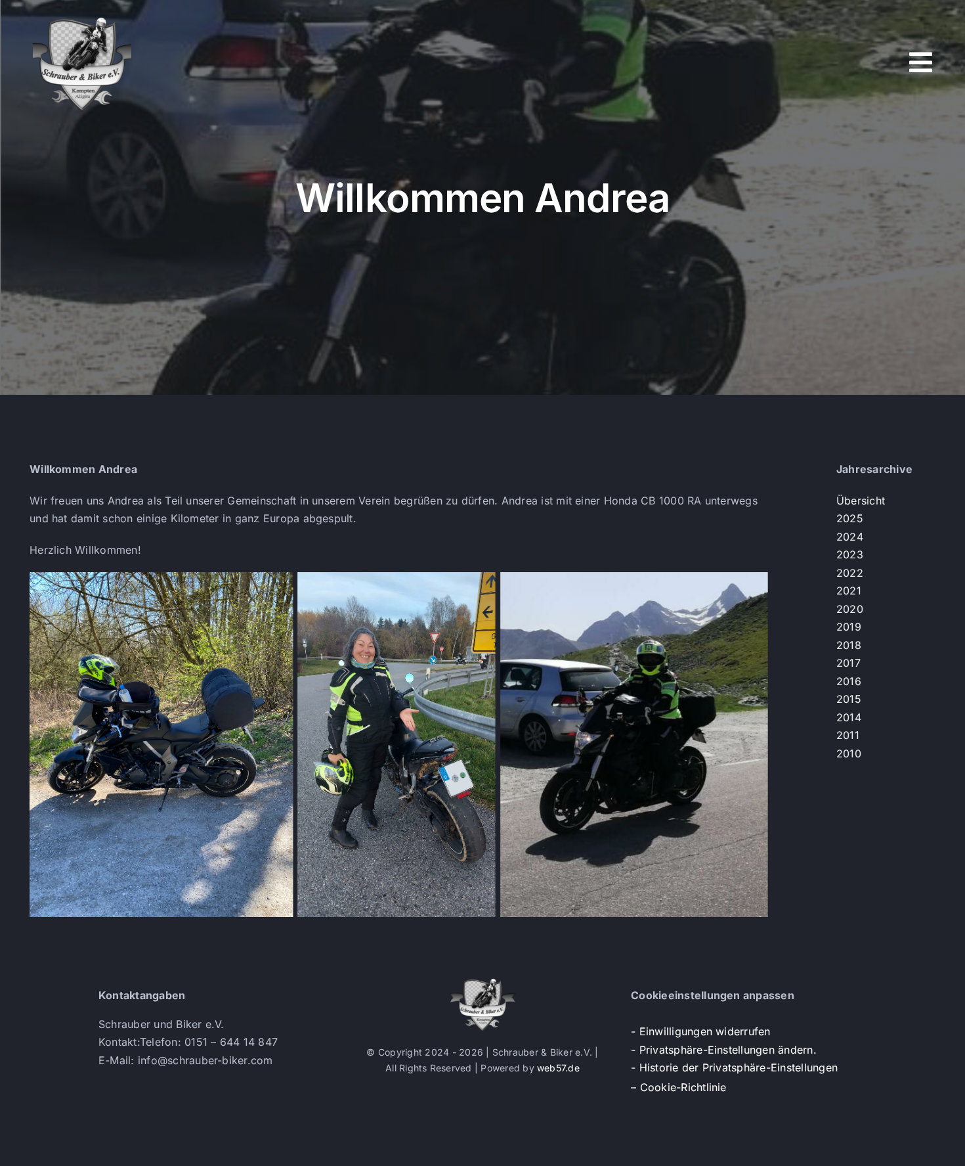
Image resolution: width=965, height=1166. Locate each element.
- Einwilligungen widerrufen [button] (700, 1031)
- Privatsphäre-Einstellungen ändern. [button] (724, 1049)
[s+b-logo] (82, 18)
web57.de (558, 1067)
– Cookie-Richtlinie (679, 1087)
